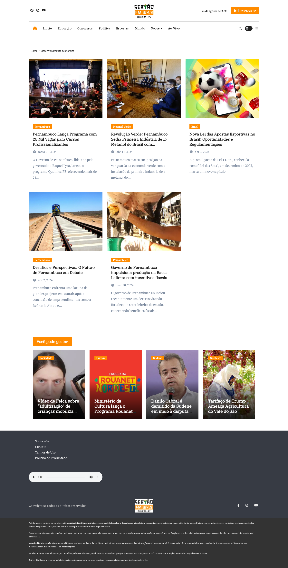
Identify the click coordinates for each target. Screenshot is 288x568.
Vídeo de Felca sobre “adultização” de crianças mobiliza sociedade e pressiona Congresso (59, 411)
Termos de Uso (45, 452)
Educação (65, 28)
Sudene (157, 358)
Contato (40, 446)
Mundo (140, 28)
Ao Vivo (174, 28)
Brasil (194, 126)
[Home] (35, 28)
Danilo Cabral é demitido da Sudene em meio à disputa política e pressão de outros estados (171, 411)
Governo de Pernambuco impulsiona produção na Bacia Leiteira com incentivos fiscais (139, 272)
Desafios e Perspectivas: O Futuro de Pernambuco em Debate (64, 270)
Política (104, 28)
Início (47, 28)
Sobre (155, 28)
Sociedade (46, 358)
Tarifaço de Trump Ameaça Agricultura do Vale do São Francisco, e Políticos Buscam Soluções (228, 414)
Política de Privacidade (51, 458)
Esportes (122, 28)
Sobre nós (42, 441)
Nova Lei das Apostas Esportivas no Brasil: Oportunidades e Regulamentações (222, 139)
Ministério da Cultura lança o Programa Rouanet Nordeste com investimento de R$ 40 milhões (114, 414)
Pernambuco (42, 126)
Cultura (100, 358)
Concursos (85, 28)
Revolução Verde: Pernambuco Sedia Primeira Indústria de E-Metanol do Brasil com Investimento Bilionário (139, 141)
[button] (256, 28)
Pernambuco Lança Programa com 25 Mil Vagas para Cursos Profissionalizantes (65, 139)
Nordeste (215, 358)
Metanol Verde (122, 126)
